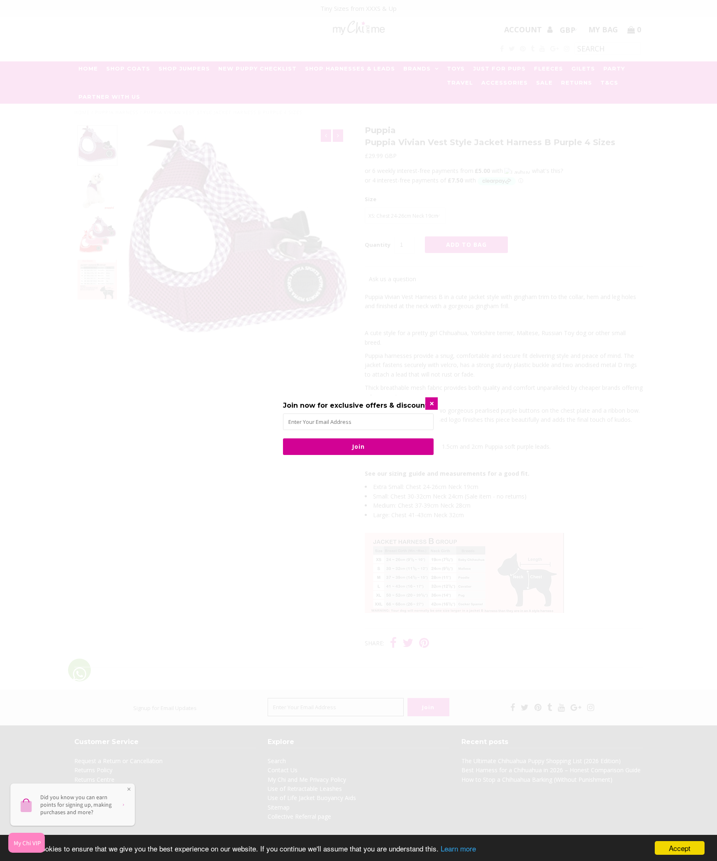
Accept (679, 848)
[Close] (431, 403)
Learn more (458, 848)
